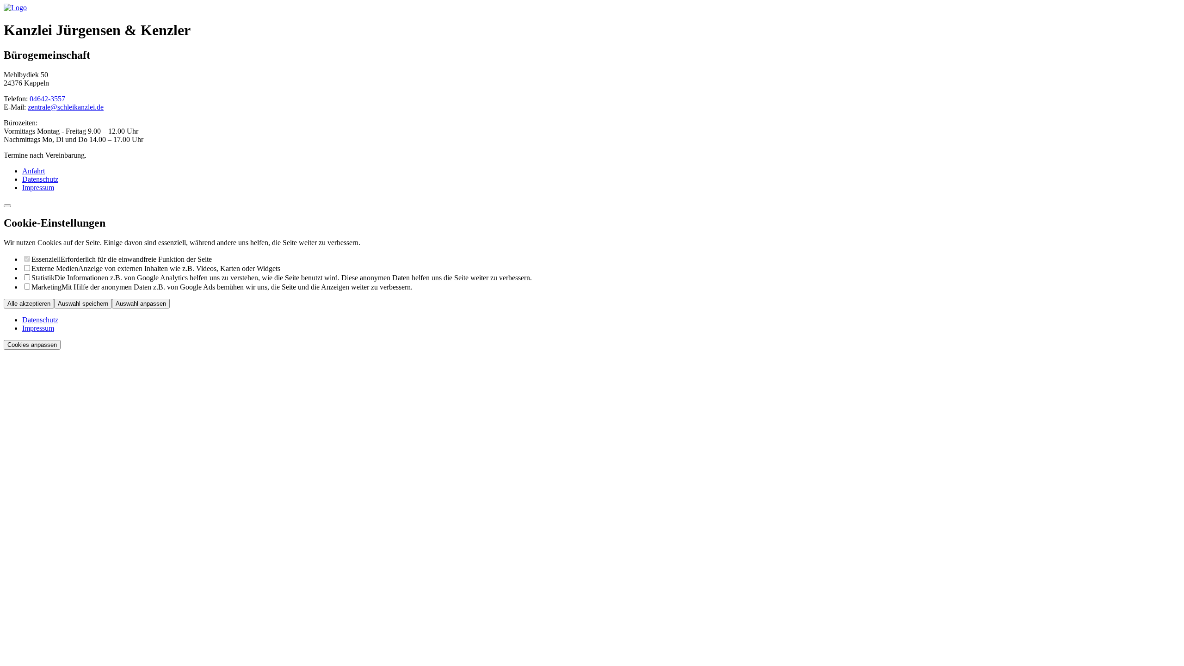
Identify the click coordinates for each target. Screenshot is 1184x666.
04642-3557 (47, 99)
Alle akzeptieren (28, 303)
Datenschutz (40, 179)
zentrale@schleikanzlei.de (66, 107)
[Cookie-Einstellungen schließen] (7, 205)
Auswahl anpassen (141, 303)
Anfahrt (33, 171)
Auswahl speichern (83, 303)
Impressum (38, 187)
